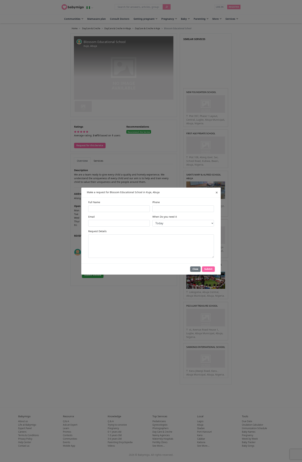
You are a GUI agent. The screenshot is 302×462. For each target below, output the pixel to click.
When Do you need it (164, 216)
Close (195, 269)
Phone (156, 202)
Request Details (97, 231)
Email (91, 216)
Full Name (94, 202)
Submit (208, 269)
